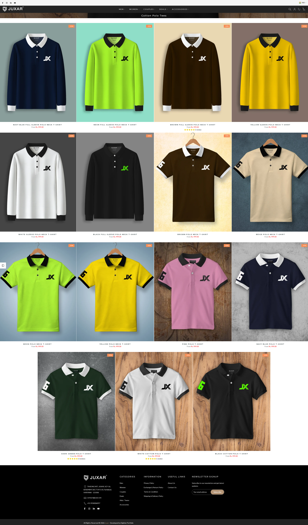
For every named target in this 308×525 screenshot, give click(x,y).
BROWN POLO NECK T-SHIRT (192, 234)
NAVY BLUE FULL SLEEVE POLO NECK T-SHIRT (37, 125)
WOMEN (133, 9)
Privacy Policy (149, 483)
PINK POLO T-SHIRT (192, 344)
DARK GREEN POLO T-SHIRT (76, 454)
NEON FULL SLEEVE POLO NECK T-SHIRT (115, 125)
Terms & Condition (151, 492)
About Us (171, 483)
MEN (121, 9)
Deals (122, 496)
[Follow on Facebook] (2, 2)
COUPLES (149, 9)
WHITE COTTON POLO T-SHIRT (154, 454)
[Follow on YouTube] (15, 2)
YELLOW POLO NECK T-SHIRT (115, 344)
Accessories (124, 505)
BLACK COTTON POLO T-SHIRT (231, 454)
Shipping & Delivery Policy (153, 496)
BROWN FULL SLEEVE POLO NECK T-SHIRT (192, 125)
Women (123, 487)
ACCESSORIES (180, 9)
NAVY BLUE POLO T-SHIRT (270, 344)
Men (121, 483)
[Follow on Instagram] (7, 2)
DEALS (162, 9)
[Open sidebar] (3, 265)
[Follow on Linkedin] (11, 2)
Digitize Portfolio (127, 523)
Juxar (107, 523)
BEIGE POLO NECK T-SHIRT (270, 234)
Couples (123, 492)
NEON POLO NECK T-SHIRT (37, 344)
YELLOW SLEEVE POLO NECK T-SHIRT (270, 125)
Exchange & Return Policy (153, 487)
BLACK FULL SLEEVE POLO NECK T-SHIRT (115, 234)
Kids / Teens (124, 500)
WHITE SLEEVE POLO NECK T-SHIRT (37, 234)
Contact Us (172, 487)
